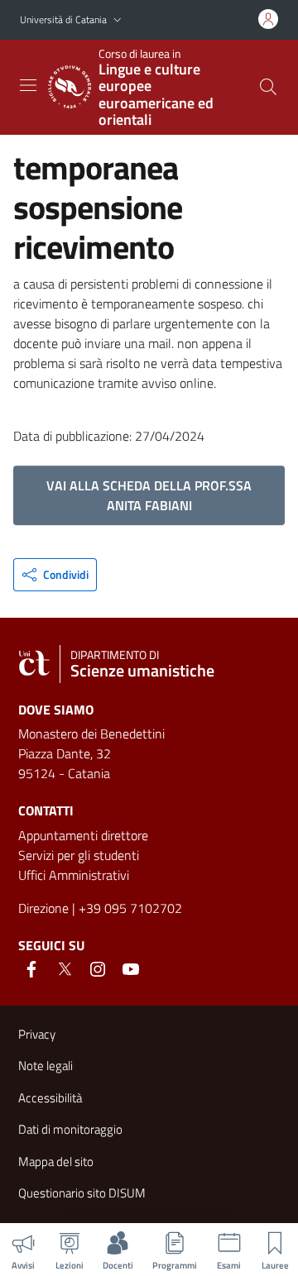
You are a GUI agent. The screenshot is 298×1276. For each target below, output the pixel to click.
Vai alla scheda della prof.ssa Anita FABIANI (149, 495)
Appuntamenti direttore (83, 835)
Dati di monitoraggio (70, 1129)
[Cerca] (268, 87)
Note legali (45, 1065)
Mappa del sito (56, 1161)
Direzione (43, 908)
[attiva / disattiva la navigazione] (28, 85)
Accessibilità (50, 1097)
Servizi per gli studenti (78, 855)
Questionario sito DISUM (82, 1192)
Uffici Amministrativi (73, 875)
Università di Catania (63, 19)
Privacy (36, 1034)
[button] (117, 20)
